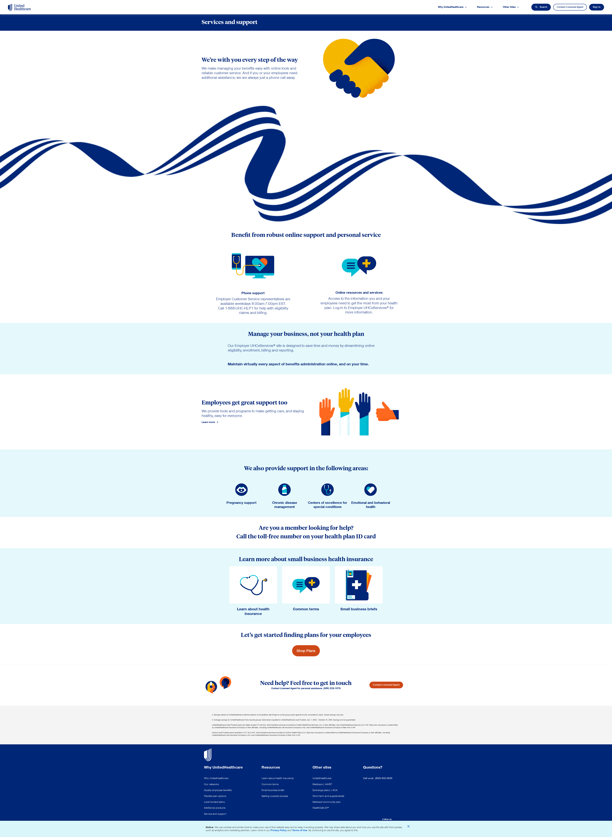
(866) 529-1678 (332, 688)
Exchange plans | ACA (325, 790)
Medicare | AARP (322, 784)
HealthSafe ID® (321, 808)
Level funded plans (214, 802)
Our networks (211, 784)
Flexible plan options (215, 796)
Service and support (215, 814)
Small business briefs (273, 790)
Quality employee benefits (218, 790)
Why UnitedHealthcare (216, 778)
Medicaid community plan (327, 802)
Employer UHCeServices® (368, 308)
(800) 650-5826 (383, 778)
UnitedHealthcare (322, 778)
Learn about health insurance (278, 778)
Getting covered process (275, 796)
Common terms (270, 784)
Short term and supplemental (328, 796)
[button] (541, 7)
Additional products (214, 808)
